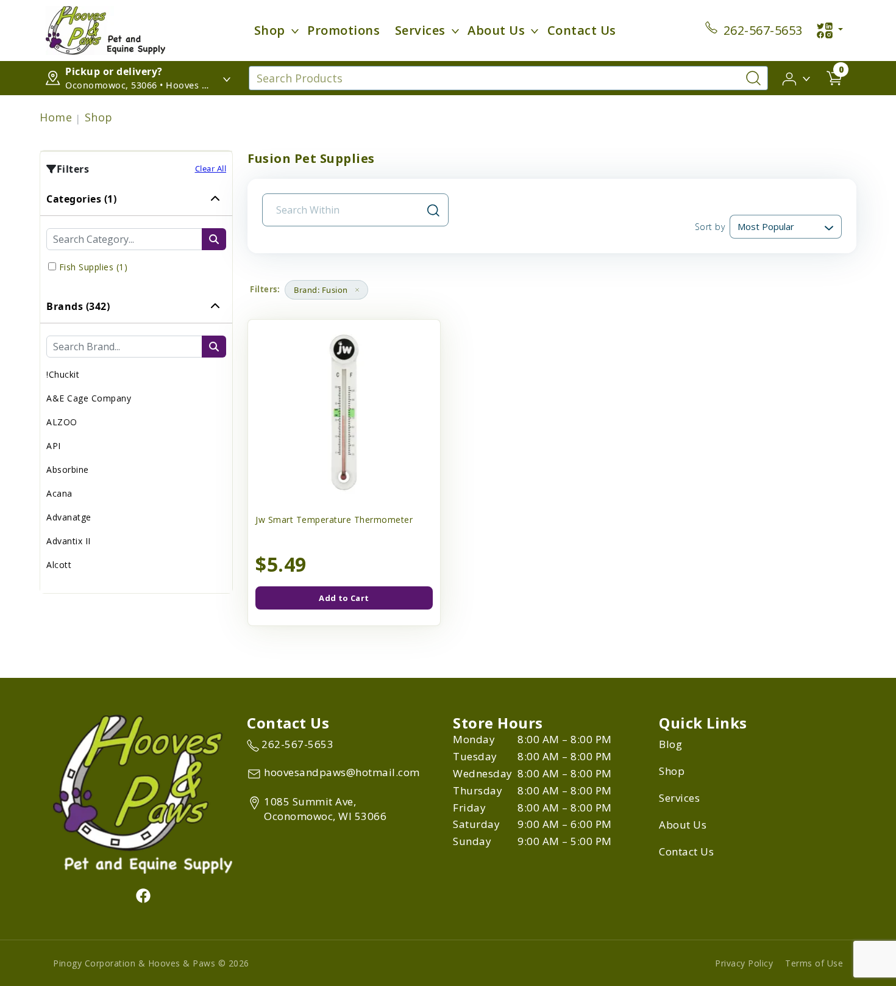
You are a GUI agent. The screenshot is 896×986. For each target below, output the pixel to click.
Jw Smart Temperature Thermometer (334, 519)
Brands (78, 306)
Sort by (710, 226)
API (53, 446)
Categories (81, 199)
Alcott (58, 564)
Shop (269, 30)
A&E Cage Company (88, 398)
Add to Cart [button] (344, 597)
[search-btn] (214, 239)
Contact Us (581, 30)
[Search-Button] (753, 78)
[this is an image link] (142, 793)
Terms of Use (814, 963)
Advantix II (68, 541)
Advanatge (68, 517)
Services (420, 30)
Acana (59, 493)
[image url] (105, 29)
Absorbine (67, 469)
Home (56, 117)
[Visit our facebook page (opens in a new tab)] (143, 895)
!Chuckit (62, 374)
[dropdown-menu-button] (295, 30)
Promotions (343, 30)
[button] (797, 77)
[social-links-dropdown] (829, 30)
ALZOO (61, 422)
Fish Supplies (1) (93, 267)
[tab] (136, 236)
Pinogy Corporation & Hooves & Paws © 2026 (151, 963)
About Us (496, 30)
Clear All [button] (211, 168)
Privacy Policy (744, 963)
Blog (670, 744)
